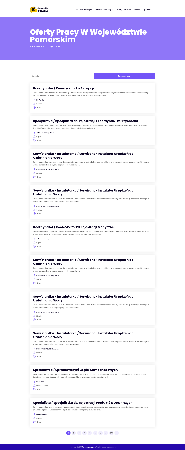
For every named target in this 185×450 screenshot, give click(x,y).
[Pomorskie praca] (39, 10)
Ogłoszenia (147, 10)
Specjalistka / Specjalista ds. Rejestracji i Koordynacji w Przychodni (85, 121)
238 (111, 433)
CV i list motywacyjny (83, 10)
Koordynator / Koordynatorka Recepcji (63, 88)
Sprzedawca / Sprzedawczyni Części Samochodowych (75, 370)
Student (137, 10)
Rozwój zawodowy (124, 10)
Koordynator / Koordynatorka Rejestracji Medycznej (74, 227)
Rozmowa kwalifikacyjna (104, 10)
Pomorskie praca (38, 46)
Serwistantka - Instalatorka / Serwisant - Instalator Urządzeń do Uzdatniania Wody (83, 156)
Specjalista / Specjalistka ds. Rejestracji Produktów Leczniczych (82, 403)
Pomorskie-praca (88, 447)
